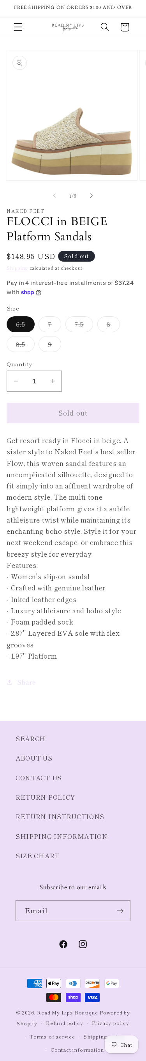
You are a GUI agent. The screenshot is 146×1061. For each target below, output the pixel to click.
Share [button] (26, 682)
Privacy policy (110, 1022)
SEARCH (31, 738)
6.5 (25, 325)
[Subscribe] (120, 910)
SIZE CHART (38, 855)
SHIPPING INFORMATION (62, 836)
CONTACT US (39, 777)
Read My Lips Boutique (67, 1012)
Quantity (19, 364)
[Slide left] (54, 195)
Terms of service (52, 1036)
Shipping (17, 268)
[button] (18, 27)
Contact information (77, 1049)
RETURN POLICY (45, 797)
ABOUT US (34, 758)
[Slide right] (91, 195)
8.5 (25, 345)
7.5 (84, 325)
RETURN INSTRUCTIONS (60, 816)
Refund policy (64, 1022)
